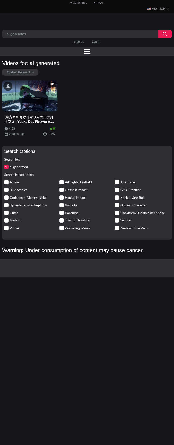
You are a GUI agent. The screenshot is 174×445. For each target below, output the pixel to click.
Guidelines (80, 2)
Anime (14, 182)
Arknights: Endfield (78, 182)
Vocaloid (126, 220)
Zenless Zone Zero (134, 228)
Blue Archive (18, 190)
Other (14, 213)
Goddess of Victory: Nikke (28, 197)
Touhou (15, 220)
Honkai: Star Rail (132, 197)
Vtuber (14, 228)
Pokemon (72, 213)
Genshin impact (76, 190)
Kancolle (71, 205)
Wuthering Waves (77, 228)
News (100, 2)
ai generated (19, 167)
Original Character (133, 205)
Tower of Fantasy (77, 220)
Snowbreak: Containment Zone (142, 213)
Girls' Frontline (130, 190)
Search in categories (19, 174)
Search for (11, 159)
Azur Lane (127, 182)
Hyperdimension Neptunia (28, 205)
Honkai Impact (75, 197)
